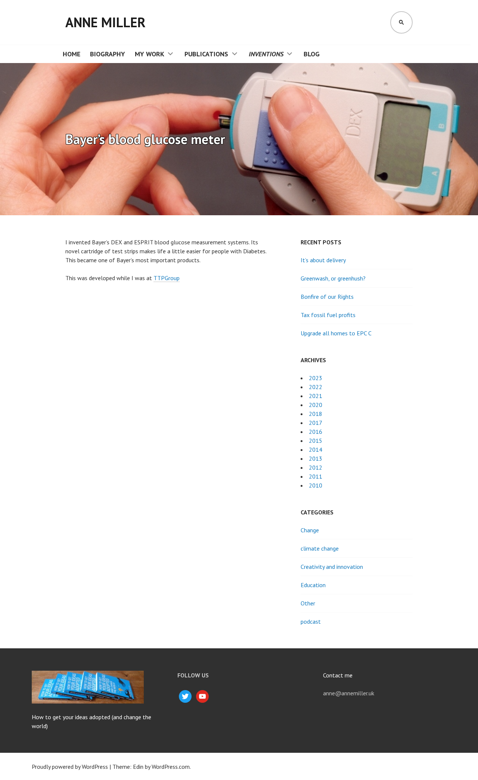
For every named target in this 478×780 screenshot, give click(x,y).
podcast (311, 621)
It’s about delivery (323, 260)
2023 (315, 378)
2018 (315, 413)
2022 (315, 387)
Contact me (338, 675)
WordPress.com (171, 766)
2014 (315, 449)
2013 (315, 458)
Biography (107, 54)
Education (313, 585)
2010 (315, 485)
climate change (320, 548)
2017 (315, 422)
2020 (315, 404)
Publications (206, 54)
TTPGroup (166, 278)
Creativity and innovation (332, 566)
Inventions (266, 54)
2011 (315, 476)
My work (149, 54)
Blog (312, 54)
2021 (315, 396)
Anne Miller (105, 22)
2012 (315, 467)
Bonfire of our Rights (327, 296)
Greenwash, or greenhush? (333, 278)
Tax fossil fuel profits (328, 315)
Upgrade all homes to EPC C (336, 333)
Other (308, 603)
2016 (315, 431)
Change (310, 530)
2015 (315, 440)
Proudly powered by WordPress (70, 766)
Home (71, 54)
